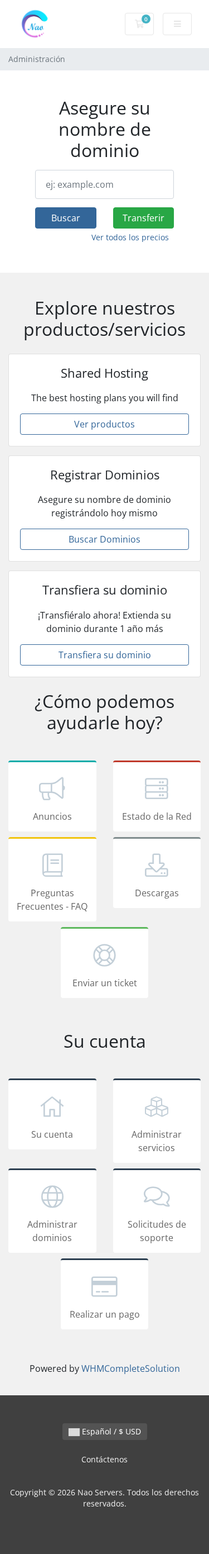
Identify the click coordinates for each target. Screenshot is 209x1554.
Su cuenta (52, 1134)
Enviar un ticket (104, 983)
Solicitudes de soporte (157, 1231)
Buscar (65, 218)
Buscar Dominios (104, 539)
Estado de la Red (157, 816)
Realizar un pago (105, 1314)
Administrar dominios (52, 1231)
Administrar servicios (157, 1141)
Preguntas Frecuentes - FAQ (52, 900)
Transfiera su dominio (105, 655)
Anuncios (52, 816)
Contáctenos (104, 1459)
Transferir (143, 218)
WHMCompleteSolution (130, 1368)
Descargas (157, 893)
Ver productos (104, 424)
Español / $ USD (110, 1431)
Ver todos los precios (130, 237)
